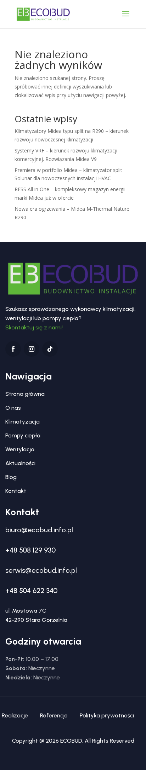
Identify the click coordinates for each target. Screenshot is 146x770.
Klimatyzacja (22, 421)
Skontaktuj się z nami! (34, 327)
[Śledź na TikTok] (50, 349)
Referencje (54, 715)
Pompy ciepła (22, 435)
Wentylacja (19, 449)
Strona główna (25, 394)
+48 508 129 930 (30, 550)
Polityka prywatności (107, 715)
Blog (11, 477)
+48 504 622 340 (31, 590)
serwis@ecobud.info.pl (41, 570)
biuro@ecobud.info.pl (39, 530)
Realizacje (15, 715)
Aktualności (20, 463)
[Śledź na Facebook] (13, 349)
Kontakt (15, 491)
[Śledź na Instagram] (31, 349)
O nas (13, 407)
